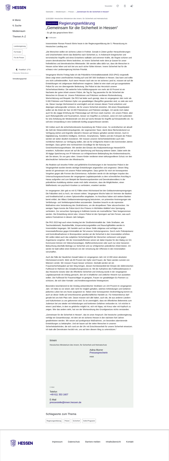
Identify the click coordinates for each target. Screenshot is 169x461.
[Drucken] (74, 37)
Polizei (67, 421)
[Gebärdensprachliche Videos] (124, 5)
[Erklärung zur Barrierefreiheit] (131, 5)
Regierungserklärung (54, 421)
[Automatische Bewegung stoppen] (14, 69)
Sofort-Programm (89, 421)
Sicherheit (76, 421)
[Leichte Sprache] (117, 5)
